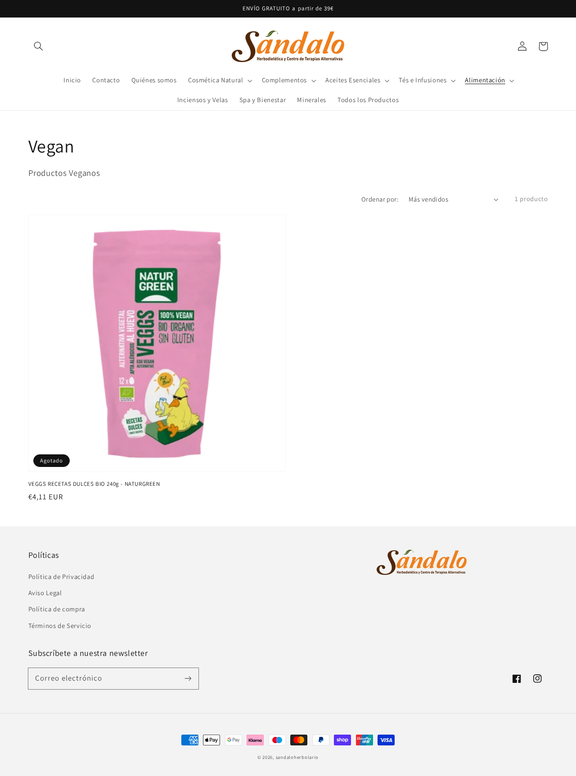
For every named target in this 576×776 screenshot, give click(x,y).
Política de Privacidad (61, 576)
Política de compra (56, 609)
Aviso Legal (45, 592)
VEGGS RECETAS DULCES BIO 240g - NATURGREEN (94, 484)
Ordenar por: (380, 199)
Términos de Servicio (60, 625)
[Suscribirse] (187, 678)
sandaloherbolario (297, 757)
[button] (38, 46)
